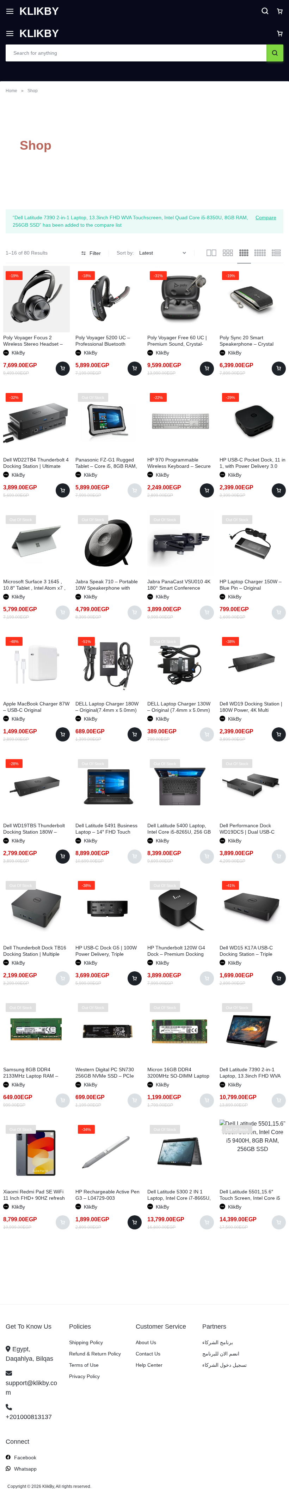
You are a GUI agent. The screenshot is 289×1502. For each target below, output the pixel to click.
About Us (146, 1342)
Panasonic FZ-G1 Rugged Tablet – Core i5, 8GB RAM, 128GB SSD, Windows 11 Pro (108, 466)
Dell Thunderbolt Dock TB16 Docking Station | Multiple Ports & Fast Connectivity (34, 954)
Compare (266, 217)
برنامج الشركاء (217, 1342)
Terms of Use (84, 1365)
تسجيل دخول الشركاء (224, 1365)
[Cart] (279, 33)
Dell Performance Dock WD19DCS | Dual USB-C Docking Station (247, 832)
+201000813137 (29, 1416)
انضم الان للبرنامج (220, 1354)
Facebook (25, 1457)
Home (11, 90)
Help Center (149, 1365)
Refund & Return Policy (95, 1354)
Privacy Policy (84, 1376)
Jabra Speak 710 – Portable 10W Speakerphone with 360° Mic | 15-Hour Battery (106, 588)
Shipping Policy (86, 1342)
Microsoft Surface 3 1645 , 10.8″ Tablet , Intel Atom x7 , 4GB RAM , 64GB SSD (34, 588)
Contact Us (148, 1354)
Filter (95, 253)
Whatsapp (25, 1469)
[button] (63, 369)
